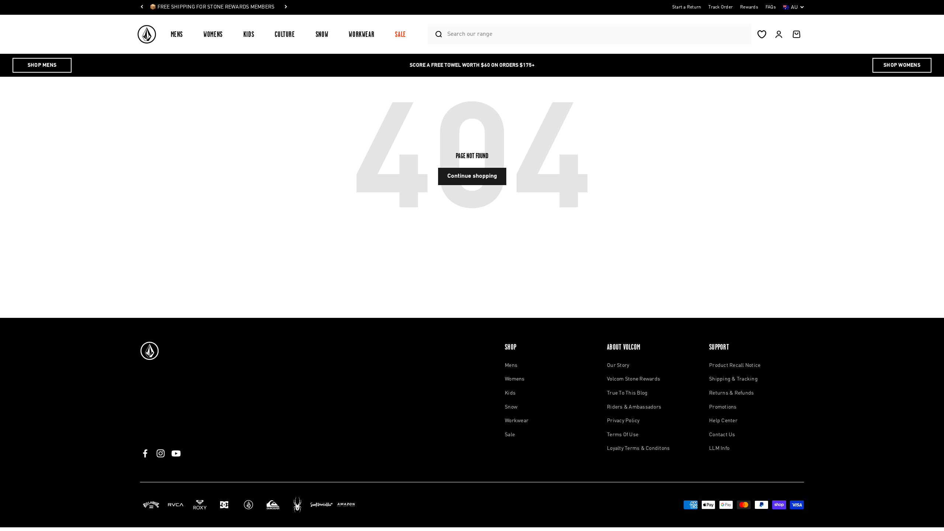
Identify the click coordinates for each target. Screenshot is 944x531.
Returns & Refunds (731, 393)
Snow (322, 34)
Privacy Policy (623, 420)
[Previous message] (142, 7)
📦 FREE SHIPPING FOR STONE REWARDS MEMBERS (212, 7)
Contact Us (722, 434)
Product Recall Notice (734, 365)
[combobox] (598, 34)
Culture (285, 34)
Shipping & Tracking (733, 379)
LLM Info (719, 448)
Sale (400, 34)
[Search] (436, 34)
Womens (213, 34)
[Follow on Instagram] (161, 453)
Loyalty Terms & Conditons (638, 448)
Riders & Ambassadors (634, 407)
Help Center (723, 420)
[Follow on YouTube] (176, 453)
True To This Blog (627, 393)
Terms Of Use (622, 434)
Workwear (361, 34)
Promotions (723, 407)
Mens (177, 34)
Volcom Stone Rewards (633, 379)
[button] (180, 34)
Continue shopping (472, 176)
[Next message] (286, 7)
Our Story (618, 365)
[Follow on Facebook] (145, 453)
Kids (248, 34)
